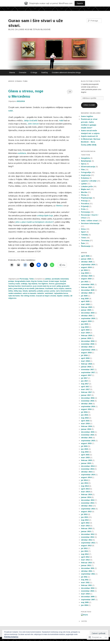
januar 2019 (86, 338)
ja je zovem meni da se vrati (44, 286)
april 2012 (85, 557)
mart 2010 (85, 594)
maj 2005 (85, 602)
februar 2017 (86, 392)
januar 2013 (86, 531)
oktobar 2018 (86, 347)
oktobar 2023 (86, 276)
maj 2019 (85, 327)
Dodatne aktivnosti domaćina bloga (66, 72)
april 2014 (85, 489)
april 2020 (85, 301)
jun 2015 (84, 449)
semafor (40, 293)
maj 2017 (85, 384)
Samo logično (87, 116)
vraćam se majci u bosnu (46, 296)
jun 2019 (84, 324)
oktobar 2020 (86, 293)
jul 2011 (84, 577)
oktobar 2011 (86, 571)
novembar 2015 (87, 435)
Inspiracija (85, 175)
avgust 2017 (86, 375)
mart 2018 (85, 361)
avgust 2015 (86, 443)
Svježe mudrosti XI (89, 136)
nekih (10, 111)
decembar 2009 (87, 597)
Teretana (85, 240)
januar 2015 (86, 463)
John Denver (33, 124)
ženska (66, 296)
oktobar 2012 (86, 540)
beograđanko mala (22, 281)
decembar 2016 (87, 398)
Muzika (84, 192)
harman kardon (14, 286)
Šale (83, 243)
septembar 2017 (88, 372)
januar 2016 (86, 429)
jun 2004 (84, 605)
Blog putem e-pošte (90, 81)
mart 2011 (85, 582)
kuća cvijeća (59, 288)
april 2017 (85, 387)
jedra (10, 288)
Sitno (83, 229)
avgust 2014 (86, 477)
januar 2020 (86, 310)
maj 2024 (85, 273)
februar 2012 (86, 563)
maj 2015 (85, 452)
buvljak (63, 281)
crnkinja (24, 284)
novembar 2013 (87, 503)
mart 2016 (85, 423)
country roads (14, 284)
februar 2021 (86, 287)
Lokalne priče (87, 186)
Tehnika (84, 235)
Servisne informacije (90, 223)
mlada (25, 291)
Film (83, 170)
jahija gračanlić (63, 286)
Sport (83, 232)
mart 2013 (85, 526)
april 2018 (85, 358)
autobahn (56, 279)
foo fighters (43, 284)
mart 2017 (85, 389)
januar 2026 (86, 259)
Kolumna (85, 178)
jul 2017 (84, 378)
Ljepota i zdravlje (89, 181)
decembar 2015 (87, 432)
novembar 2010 (87, 591)
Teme (31, 279)
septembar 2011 (88, 574)
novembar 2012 (87, 537)
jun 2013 (84, 517)
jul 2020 (84, 296)
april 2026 (85, 256)
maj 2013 (85, 520)
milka (10, 291)
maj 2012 (85, 554)
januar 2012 (86, 565)
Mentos (59, 205)
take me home (14, 296)
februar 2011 (86, 585)
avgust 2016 (86, 409)
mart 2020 (85, 304)
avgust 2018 (86, 353)
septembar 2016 (88, 406)
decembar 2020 (87, 290)
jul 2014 (84, 480)
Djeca (83, 164)
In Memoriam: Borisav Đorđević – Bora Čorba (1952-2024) (90, 142)
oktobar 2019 (86, 316)
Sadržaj (44, 72)
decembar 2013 (87, 500)
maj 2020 (85, 299)
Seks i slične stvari (89, 221)
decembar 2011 (87, 568)
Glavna (12, 72)
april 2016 (85, 421)
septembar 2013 (88, 509)
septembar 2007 (88, 600)
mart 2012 (85, 560)
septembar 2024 (88, 265)
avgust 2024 (86, 267)
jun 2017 (84, 381)
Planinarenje (86, 198)
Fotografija (86, 172)
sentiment (49, 293)
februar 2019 (86, 335)
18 (70, 92)
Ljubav (84, 184)
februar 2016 (86, 426)
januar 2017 (86, 395)
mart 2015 (85, 457)
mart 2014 (85, 492)
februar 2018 (86, 364)
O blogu (34, 72)
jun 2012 (84, 551)
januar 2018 (86, 367)
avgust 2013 (86, 512)
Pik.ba (83, 195)
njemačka (32, 291)
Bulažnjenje (86, 161)
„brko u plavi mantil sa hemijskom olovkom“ (34, 222)
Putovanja (24, 279)
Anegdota (85, 158)
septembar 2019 (88, 318)
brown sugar (54, 281)
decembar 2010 (87, 588)
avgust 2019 (86, 321)
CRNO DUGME (89, 105)
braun (45, 281)
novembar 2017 (87, 369)
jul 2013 (84, 514)
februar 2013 (86, 528)
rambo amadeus (15, 293)
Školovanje (86, 246)
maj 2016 (85, 418)
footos (51, 284)
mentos (68, 288)
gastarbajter (60, 284)
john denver (40, 288)
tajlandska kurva (61, 293)
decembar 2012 (87, 534)
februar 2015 (86, 460)
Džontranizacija (88, 167)
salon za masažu (29, 293)
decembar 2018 (87, 341)
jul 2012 (84, 548)
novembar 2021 (87, 284)
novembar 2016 (87, 401)
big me (34, 281)
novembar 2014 (87, 469)
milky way (18, 291)
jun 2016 (84, 415)
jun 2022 (84, 282)
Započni (80, 3)
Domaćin (22, 72)
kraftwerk (49, 288)
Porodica (85, 204)
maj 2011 (84, 580)
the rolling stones (28, 296)
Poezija (84, 201)
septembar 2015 (88, 441)
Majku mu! (85, 189)
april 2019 (85, 330)
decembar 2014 (87, 466)
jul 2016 (84, 412)
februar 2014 (86, 494)
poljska (40, 291)
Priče (83, 209)
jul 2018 (84, 355)
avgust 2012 (86, 546)
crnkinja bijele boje (45, 215)
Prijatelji (85, 206)
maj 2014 (85, 486)
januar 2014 (86, 497)
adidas (48, 279)
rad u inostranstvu (63, 291)
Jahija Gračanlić (31, 120)
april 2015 (85, 455)
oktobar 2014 (86, 472)
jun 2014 (84, 483)
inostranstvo (26, 286)
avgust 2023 (86, 279)
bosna (40, 281)
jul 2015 (84, 446)
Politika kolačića (11, 637)
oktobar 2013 (86, 506)
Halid (61, 120)
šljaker (60, 296)
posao (47, 291)
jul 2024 (84, 270)
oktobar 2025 (86, 262)
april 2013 (85, 523)
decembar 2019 (87, 313)
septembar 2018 (88, 350)
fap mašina (32, 284)
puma (52, 291)
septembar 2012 (88, 543)
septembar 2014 (88, 475)
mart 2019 (85, 333)
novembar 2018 (87, 344)
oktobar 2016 (86, 404)
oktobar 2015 (86, 438)
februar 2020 (86, 307)
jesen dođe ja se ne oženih (23, 288)
